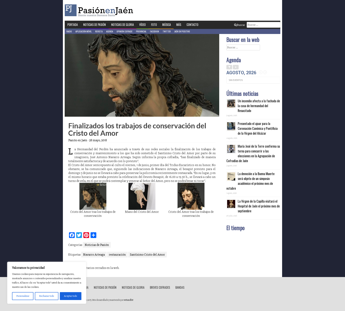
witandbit (128, 300)
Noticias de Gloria (122, 24)
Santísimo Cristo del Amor (147, 255)
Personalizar (22, 296)
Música (166, 24)
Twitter (167, 31)
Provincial (141, 31)
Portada (72, 24)
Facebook (154, 31)
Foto (154, 24)
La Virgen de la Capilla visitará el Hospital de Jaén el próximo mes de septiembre (259, 206)
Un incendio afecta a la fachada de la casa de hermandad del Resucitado (259, 106)
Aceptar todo (70, 296)
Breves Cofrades (160, 287)
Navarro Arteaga (94, 255)
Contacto (192, 24)
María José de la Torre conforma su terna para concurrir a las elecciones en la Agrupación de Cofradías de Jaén (253, 153)
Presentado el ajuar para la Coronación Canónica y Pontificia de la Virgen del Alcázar (258, 128)
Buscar (241, 25)
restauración (117, 255)
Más (178, 24)
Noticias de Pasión (94, 24)
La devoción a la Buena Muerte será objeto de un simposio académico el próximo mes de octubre (250, 181)
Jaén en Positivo (182, 31)
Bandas (179, 287)
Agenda (109, 31)
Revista (99, 31)
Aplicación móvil (83, 31)
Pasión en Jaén (100, 10)
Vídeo (142, 24)
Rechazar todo (46, 296)
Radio (69, 31)
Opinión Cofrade (124, 31)
